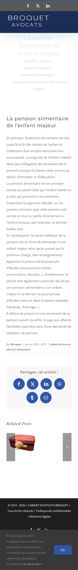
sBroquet (15, 344)
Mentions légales (40, 516)
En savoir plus (32, 564)
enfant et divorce (60, 344)
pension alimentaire (18, 349)
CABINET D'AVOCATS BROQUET (48, 505)
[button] (10, 447)
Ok (62, 550)
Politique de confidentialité (53, 511)
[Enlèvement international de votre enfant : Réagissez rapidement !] (21, 432)
